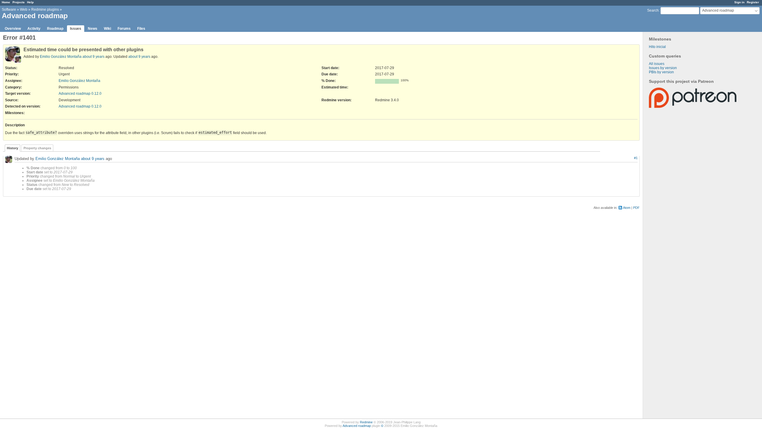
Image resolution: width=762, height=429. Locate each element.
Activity (33, 29)
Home (6, 2)
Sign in (739, 2)
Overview (13, 29)
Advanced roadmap (357, 426)
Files (141, 29)
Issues (75, 29)
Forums (124, 29)
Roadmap (55, 29)
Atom (626, 207)
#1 (636, 158)
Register (753, 2)
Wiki (107, 29)
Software (9, 9)
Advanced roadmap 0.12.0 (80, 93)
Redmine (366, 422)
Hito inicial (657, 47)
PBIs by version (661, 72)
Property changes (37, 148)
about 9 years (93, 57)
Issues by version (663, 68)
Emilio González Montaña (61, 57)
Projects (19, 2)
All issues (656, 64)
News (92, 29)
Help (30, 2)
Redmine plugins (45, 9)
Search (653, 10)
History (12, 148)
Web (23, 9)
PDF (636, 207)
